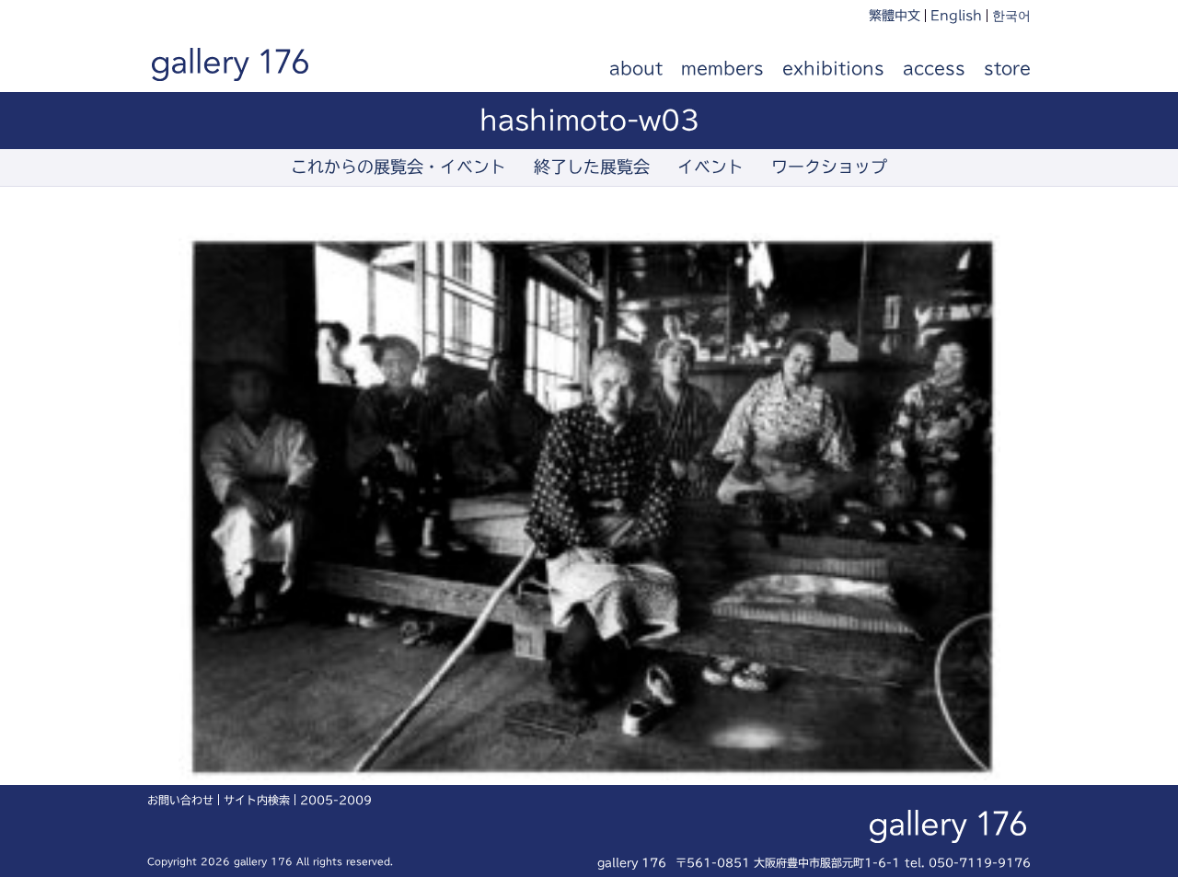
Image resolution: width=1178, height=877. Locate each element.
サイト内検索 (257, 799)
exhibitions (833, 68)
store (1007, 68)
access (934, 68)
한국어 (1011, 15)
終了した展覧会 (592, 166)
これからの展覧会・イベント (398, 166)
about (636, 68)
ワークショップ (829, 166)
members (722, 68)
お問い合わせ (180, 799)
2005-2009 (336, 799)
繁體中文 (894, 15)
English (956, 15)
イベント (710, 166)
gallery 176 (250, 69)
